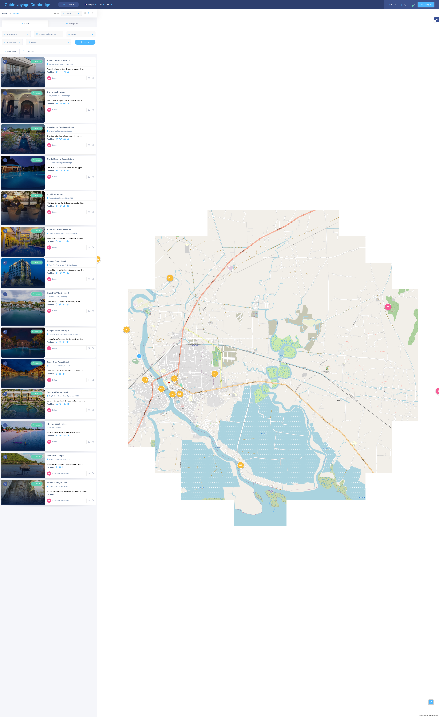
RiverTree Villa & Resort (58, 293)
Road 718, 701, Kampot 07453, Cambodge (63, 265)
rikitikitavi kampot (55, 194)
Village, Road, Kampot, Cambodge (60, 131)
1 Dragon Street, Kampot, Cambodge (61, 64)
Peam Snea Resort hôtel (58, 362)
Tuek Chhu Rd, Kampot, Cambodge (60, 163)
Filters (26, 24)
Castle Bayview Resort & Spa (60, 159)
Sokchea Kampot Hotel (57, 392)
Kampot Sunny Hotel (56, 261)
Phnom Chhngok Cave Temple (58, 486)
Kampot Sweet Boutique (58, 330)
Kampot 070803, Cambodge (58, 297)
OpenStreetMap (425, 715)
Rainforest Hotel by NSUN (59, 229)
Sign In (405, 5)
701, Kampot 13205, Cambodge (59, 96)
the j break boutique (56, 92)
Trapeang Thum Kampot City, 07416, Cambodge (64, 334)
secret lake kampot (55, 455)
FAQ (108, 4)
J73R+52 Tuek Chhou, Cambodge (60, 459)
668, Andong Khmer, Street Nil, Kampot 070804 (64, 396)
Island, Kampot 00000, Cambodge (60, 366)
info (100, 4)
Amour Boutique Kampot (58, 60)
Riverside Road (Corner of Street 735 (61, 198)
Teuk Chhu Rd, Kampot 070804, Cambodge (63, 233)
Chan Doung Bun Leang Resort (61, 127)
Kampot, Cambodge (55, 427)
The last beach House (57, 424)
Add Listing (424, 4)
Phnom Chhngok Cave (57, 482)
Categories (73, 24)
